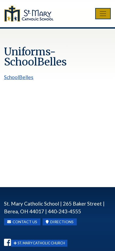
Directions (61, 221)
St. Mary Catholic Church (41, 243)
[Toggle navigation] (103, 13)
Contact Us (24, 221)
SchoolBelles (18, 77)
